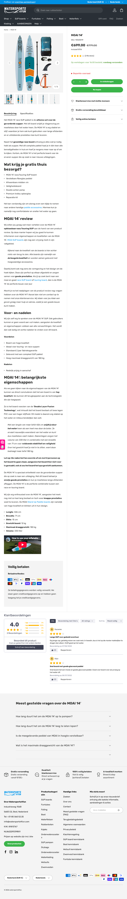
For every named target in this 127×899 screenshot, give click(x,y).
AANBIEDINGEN (24, 23)
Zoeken (119, 18)
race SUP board (24, 280)
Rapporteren (66, 650)
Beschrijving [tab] (10, 113)
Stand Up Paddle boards (39, 502)
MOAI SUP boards (15, 240)
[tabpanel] (33, 336)
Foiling (44, 809)
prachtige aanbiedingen (25, 2)
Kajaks (44, 829)
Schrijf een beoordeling (25, 647)
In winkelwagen (107, 82)
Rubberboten (47, 824)
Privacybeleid (69, 829)
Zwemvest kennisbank (73, 854)
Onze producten (14, 844)
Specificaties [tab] (26, 113)
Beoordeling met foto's (68, 621)
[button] (121, 10)
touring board (40, 280)
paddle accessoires (33, 207)
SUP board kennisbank (73, 839)
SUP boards (46, 799)
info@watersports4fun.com (16, 821)
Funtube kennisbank (72, 859)
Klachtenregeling (71, 834)
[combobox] (68, 10)
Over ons (67, 801)
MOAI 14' (13, 30)
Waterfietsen (47, 819)
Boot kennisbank (71, 844)
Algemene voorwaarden (74, 824)
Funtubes (45, 804)
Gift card (102, 18)
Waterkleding (47, 857)
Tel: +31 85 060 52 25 (14, 816)
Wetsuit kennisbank (72, 849)
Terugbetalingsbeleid (73, 819)
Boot (43, 814)
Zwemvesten (47, 867)
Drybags (45, 847)
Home (6, 30)
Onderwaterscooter (50, 852)
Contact (67, 806)
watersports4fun (15, 890)
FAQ (111, 18)
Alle (52, 621)
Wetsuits (45, 862)
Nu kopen (97, 90)
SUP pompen (47, 842)
